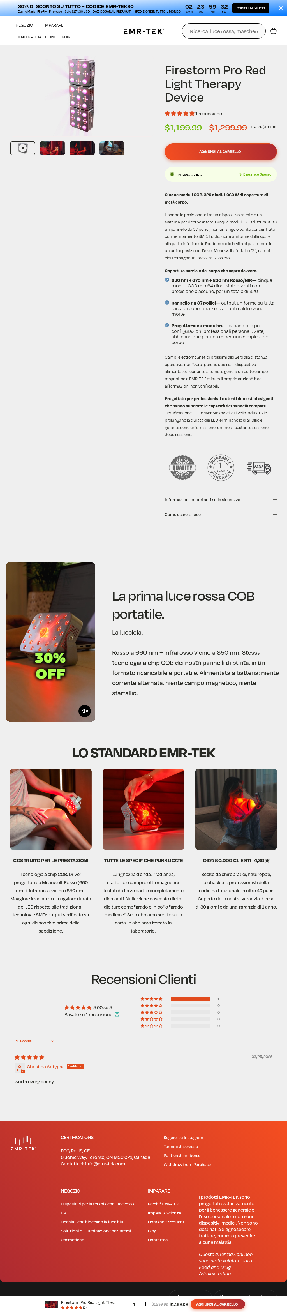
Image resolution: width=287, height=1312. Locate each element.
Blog (152, 1230)
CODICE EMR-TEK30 (251, 8)
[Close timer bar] (280, 8)
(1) (85, 1307)
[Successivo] (140, 105)
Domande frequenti (167, 1222)
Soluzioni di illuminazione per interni (96, 1230)
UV (63, 1213)
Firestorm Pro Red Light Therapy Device (98, 1302)
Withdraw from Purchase (187, 1164)
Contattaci (158, 1239)
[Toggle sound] (84, 711)
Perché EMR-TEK (163, 1204)
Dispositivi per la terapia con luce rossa (98, 1204)
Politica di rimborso (182, 1155)
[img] (29, 1057)
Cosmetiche (72, 1239)
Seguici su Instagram (183, 1137)
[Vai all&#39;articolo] (22, 148)
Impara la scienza (164, 1213)
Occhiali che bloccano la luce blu (92, 1222)
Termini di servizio (181, 1146)
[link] (51, 809)
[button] (180, 113)
